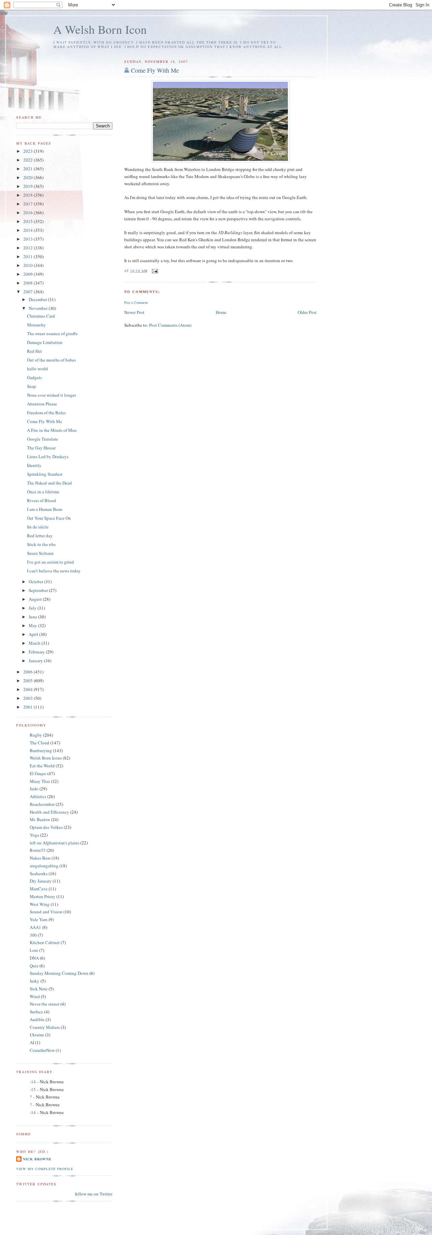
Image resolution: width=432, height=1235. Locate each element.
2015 (28, 221)
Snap (31, 386)
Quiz (34, 966)
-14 (33, 1082)
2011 (28, 256)
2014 (28, 230)
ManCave (39, 889)
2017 (28, 204)
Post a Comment (136, 302)
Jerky (34, 981)
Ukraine (37, 1035)
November (39, 308)
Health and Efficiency (49, 812)
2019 (28, 186)
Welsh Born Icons (46, 758)
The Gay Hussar (41, 448)
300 (33, 935)
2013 (28, 239)
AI (32, 1042)
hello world (37, 369)
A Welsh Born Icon (100, 29)
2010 (28, 265)
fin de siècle (38, 527)
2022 (28, 160)
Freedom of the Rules (46, 413)
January (36, 661)
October (36, 581)
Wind (35, 996)
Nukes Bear (40, 858)
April (34, 634)
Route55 (38, 850)
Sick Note (39, 989)
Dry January (41, 881)
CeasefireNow (42, 1050)
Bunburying (41, 750)
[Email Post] (155, 270)
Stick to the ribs (41, 544)
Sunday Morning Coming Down (59, 973)
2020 (28, 177)
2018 (28, 195)
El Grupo (38, 773)
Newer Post (134, 312)
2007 (28, 292)
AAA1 (35, 927)
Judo (34, 789)
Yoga (34, 835)
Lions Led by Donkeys (48, 456)
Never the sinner (44, 1004)
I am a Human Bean (44, 509)
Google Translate (42, 439)
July (33, 608)
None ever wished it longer (51, 395)
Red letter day (40, 536)
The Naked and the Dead (49, 483)
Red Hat (34, 351)
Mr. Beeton (40, 819)
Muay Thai (40, 781)
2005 (28, 680)
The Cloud (39, 743)
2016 (28, 212)
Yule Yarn (39, 919)
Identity (34, 465)
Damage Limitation (44, 342)
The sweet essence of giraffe (52, 333)
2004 (28, 689)
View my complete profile (44, 1168)
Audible (37, 1019)
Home (221, 312)
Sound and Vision (46, 912)
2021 (28, 169)
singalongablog (44, 866)
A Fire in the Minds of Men (52, 430)
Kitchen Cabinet (45, 942)
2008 (28, 283)
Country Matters (45, 1027)
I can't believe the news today (54, 571)
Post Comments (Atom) (170, 325)
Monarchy (36, 325)
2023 (28, 151)
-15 (33, 1089)
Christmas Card (41, 316)
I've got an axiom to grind (50, 562)
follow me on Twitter (93, 1194)
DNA (34, 958)
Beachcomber (42, 804)
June (33, 617)
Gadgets (34, 377)
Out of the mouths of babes (51, 360)
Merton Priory (42, 896)
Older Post (307, 312)
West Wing (40, 904)
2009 (28, 274)
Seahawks (39, 873)
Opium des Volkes (46, 827)
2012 (28, 248)
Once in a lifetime (43, 492)
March (35, 643)
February (37, 652)
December (38, 299)
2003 (28, 698)
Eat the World (42, 766)
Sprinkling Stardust (44, 474)
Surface (36, 1012)
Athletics (38, 796)
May (33, 625)
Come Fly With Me (155, 70)
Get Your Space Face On (49, 518)
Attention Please (42, 404)
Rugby (36, 735)
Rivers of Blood (41, 500)
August (36, 599)
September (39, 590)
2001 (28, 707)
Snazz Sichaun (40, 553)
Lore (34, 950)
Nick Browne (37, 1159)
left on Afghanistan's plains (54, 843)
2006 (28, 672)
